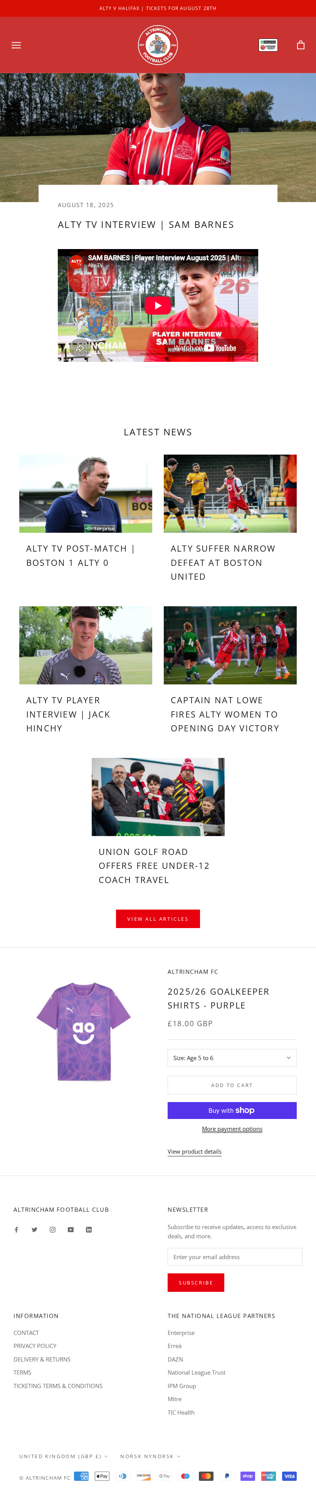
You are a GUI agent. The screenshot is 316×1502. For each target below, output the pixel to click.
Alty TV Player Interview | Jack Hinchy (68, 714)
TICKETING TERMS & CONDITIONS (58, 1386)
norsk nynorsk (147, 1456)
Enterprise (181, 1332)
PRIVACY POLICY (34, 1346)
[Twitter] (34, 1229)
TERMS (22, 1372)
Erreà (175, 1346)
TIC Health (181, 1412)
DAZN (175, 1359)
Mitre (175, 1399)
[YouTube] (71, 1229)
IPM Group (182, 1386)
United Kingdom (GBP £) (60, 1456)
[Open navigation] (16, 45)
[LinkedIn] (89, 1229)
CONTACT (26, 1332)
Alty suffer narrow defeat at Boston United (223, 562)
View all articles (157, 918)
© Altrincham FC (45, 1477)
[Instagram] (52, 1229)
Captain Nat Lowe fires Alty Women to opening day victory (225, 714)
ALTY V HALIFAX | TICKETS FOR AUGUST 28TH (158, 8)
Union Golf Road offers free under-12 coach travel (154, 865)
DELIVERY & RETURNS (42, 1359)
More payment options (232, 1128)
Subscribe (196, 1282)
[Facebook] (16, 1229)
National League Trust (196, 1372)
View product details (195, 1151)
